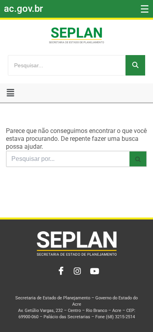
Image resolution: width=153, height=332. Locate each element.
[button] (10, 92)
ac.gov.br (23, 8)
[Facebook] (59, 271)
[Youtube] (94, 271)
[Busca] (138, 159)
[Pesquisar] (135, 65)
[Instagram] (76, 271)
